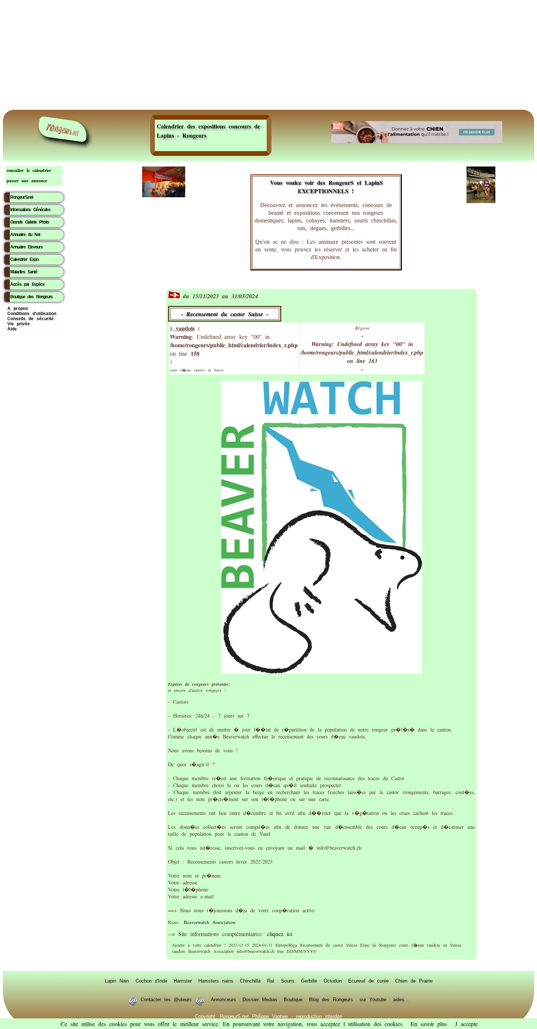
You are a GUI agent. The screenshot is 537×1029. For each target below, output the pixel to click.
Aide (12, 329)
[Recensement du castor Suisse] (321, 671)
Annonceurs (223, 999)
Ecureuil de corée (368, 980)
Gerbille (309, 980)
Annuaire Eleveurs (26, 247)
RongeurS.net (21, 197)
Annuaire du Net (25, 234)
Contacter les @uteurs (166, 999)
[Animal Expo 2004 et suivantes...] (481, 200)
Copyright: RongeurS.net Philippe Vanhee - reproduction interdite (268, 1016)
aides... (401, 999)
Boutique (293, 999)
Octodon (333, 980)
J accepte (466, 1024)
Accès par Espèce (27, 284)
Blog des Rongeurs (331, 999)
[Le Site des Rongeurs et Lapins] (62, 129)
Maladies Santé (23, 271)
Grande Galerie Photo (29, 222)
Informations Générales (30, 209)
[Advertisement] (268, 55)
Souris (287, 980)
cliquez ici (279, 934)
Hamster (183, 980)
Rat (270, 980)
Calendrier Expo (24, 259)
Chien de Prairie (414, 980)
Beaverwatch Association (210, 922)
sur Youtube (372, 999)
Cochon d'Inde (151, 980)
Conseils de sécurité (30, 318)
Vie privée (18, 323)
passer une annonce (27, 180)
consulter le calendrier (29, 170)
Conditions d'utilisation (31, 313)
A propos (17, 308)
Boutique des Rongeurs (31, 296)
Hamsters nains (215, 980)
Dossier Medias (260, 999)
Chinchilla (250, 980)
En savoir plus (429, 1024)
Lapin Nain (117, 980)
